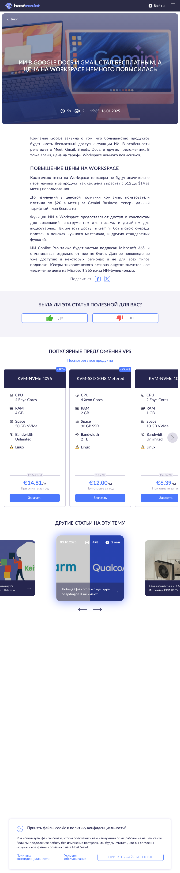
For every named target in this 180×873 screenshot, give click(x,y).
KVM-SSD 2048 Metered (100, 379)
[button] (172, 438)
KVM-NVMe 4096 (35, 379)
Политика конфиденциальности (32, 857)
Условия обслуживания (75, 857)
